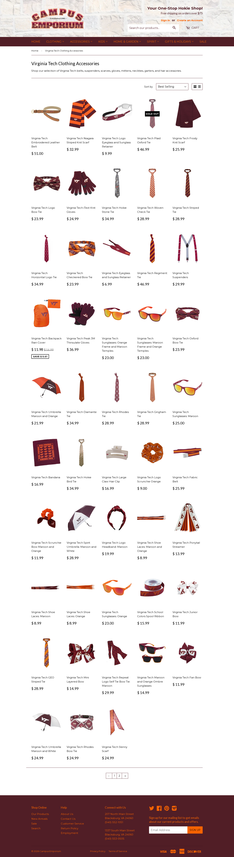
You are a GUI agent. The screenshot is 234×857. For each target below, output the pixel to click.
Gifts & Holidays (178, 41)
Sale (203, 41)
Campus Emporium (50, 851)
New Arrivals (39, 818)
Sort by (148, 86)
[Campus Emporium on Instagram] (174, 809)
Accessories (80, 41)
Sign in (165, 20)
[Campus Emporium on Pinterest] (166, 809)
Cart (195, 27)
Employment (69, 833)
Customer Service (72, 823)
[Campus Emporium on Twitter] (151, 809)
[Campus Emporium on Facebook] (159, 809)
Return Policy (69, 828)
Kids (102, 41)
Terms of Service (118, 851)
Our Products (40, 814)
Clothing (54, 41)
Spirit (152, 41)
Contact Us (68, 818)
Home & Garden (126, 41)
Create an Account (190, 20)
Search (35, 828)
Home (35, 41)
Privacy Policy (97, 851)
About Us (67, 814)
